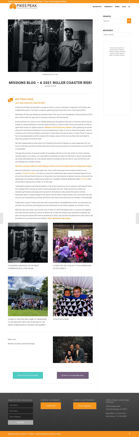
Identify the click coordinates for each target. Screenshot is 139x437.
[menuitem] (37, 1)
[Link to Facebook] (129, 1)
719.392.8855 (121, 416)
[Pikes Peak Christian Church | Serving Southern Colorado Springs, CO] (23, 6)
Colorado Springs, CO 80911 (117, 409)
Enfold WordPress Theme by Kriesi (48, 434)
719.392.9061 (120, 413)
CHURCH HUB (50, 406)
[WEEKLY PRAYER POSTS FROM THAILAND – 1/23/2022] (137, 218)
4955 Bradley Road (113, 406)
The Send (84, 179)
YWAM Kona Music (29, 173)
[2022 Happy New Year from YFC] (1, 218)
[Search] (129, 6)
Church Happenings (84, 406)
